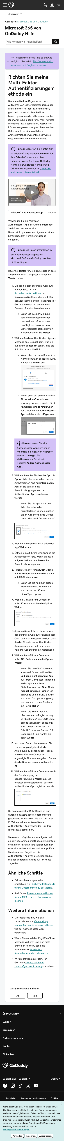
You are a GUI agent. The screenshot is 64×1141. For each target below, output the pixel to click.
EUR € (54, 1079)
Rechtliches (11, 1098)
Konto (5, 1046)
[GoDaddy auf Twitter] (28, 1087)
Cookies (54, 1098)
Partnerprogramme (12, 1038)
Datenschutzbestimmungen (33, 1098)
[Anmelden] (52, 5)
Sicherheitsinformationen (28, 293)
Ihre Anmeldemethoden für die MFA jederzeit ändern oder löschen (33, 897)
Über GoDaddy (10, 1013)
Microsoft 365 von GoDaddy (32, 21)
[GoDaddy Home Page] (15, 1065)
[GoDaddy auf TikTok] (20, 1087)
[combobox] (28, 41)
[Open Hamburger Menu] (3, 5)
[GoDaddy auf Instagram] (12, 1087)
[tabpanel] (32, 542)
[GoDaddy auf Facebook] (4, 1087)
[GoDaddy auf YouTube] (36, 1087)
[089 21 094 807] (45, 5)
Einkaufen (8, 1054)
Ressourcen (8, 1030)
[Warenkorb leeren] (58, 5)
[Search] (55, 41)
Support (6, 1021)
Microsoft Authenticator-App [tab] (27, 212)
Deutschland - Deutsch (14, 1079)
